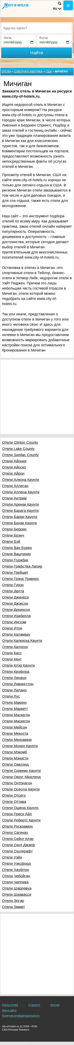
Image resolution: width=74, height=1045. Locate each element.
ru (55, 8)
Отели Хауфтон (15, 870)
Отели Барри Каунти (19, 517)
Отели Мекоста (15, 733)
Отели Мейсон (14, 727)
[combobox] (36, 28)
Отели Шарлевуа (16, 888)
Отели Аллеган (15, 486)
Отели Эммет (13, 907)
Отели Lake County (18, 449)
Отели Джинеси (15, 597)
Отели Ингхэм (14, 622)
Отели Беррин (14, 529)
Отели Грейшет (15, 572)
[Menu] (68, 5)
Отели (6, 71)
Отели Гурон (13, 585)
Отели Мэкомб (14, 752)
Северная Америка (28, 71)
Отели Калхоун (15, 647)
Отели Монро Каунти (20, 746)
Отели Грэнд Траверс (20, 579)
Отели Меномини (17, 740)
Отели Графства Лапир (22, 566)
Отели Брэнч (13, 535)
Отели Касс (12, 653)
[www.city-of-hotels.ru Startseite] (15, 6)
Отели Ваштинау (16, 554)
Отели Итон (12, 628)
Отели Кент (12, 659)
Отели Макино (14, 703)
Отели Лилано (14, 690)
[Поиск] (59, 3)
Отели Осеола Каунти (21, 789)
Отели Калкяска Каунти (22, 641)
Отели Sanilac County (20, 455)
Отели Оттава (14, 802)
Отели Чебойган (16, 876)
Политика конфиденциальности (20, 1015)
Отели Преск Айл (17, 814)
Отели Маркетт (15, 709)
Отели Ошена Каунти (20, 808)
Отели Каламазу (16, 634)
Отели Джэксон (15, 603)
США (49, 71)
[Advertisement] (37, 397)
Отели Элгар (13, 901)
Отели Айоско (14, 467)
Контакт (55, 1005)
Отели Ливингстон (18, 684)
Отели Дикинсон (16, 610)
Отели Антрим (14, 498)
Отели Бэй (11, 542)
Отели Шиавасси (16, 894)
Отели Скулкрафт (17, 851)
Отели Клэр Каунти (18, 665)
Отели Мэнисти (15, 758)
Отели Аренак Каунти (20, 504)
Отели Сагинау (15, 833)
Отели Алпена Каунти (20, 492)
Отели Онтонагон (17, 783)
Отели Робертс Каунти (21, 820)
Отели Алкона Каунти (20, 480)
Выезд (43, 37)
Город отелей (10, 1005)
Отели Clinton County (20, 442)
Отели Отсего (14, 795)
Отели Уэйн (12, 857)
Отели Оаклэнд (15, 764)
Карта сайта (9, 1010)
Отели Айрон (13, 473)
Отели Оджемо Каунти (21, 771)
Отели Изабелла (16, 616)
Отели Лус (11, 696)
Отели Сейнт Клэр (18, 839)
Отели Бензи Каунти (19, 523)
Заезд (7, 37)
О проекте (34, 1005)
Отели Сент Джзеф (18, 845)
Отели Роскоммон (17, 826)
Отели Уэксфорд (16, 864)
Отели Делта (13, 591)
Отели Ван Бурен (17, 548)
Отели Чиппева (15, 882)
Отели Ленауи (14, 678)
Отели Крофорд (15, 672)
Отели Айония (14, 461)
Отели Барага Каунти (20, 511)
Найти (36, 52)
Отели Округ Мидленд (21, 777)
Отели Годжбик (15, 560)
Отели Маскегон (16, 715)
